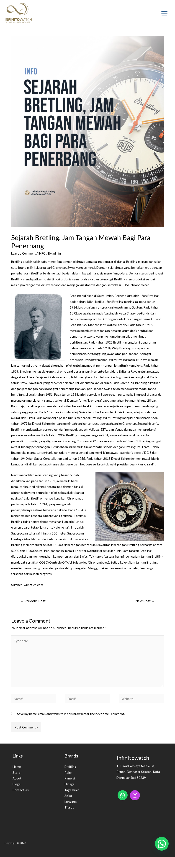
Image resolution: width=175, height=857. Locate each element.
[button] (162, 844)
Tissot (69, 807)
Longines (70, 801)
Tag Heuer (71, 790)
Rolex (68, 772)
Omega (69, 784)
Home (17, 766)
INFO (42, 253)
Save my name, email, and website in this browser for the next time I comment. (71, 714)
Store (16, 772)
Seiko (68, 796)
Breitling (70, 766)
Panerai (69, 778)
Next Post (145, 601)
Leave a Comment (23, 253)
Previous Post (33, 601)
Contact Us (21, 790)
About (17, 778)
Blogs (17, 784)
